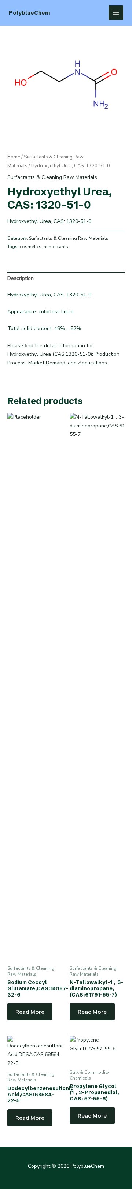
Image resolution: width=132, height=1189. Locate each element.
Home (13, 157)
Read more (29, 1012)
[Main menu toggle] (116, 12)
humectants (56, 246)
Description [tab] (20, 278)
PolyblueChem (29, 12)
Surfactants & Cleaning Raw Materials (52, 177)
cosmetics (30, 246)
